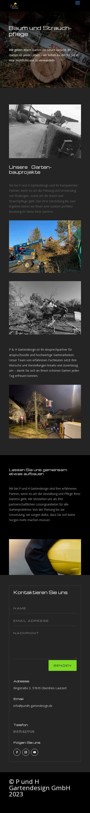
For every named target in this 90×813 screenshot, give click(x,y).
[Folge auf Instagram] (25, 752)
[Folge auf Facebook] (17, 752)
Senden (63, 665)
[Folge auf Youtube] (34, 752)
